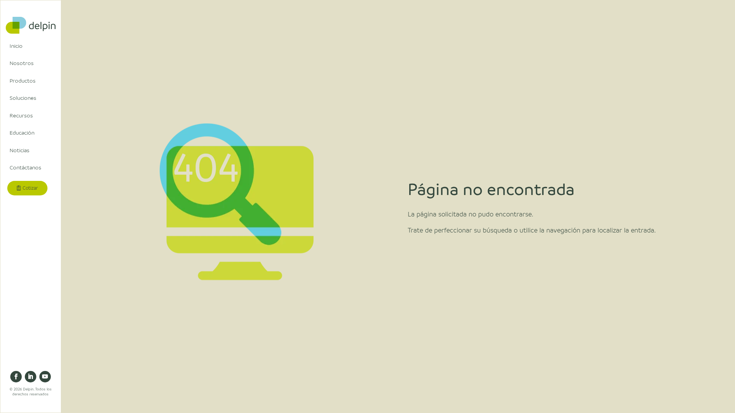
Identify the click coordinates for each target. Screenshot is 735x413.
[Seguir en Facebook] (16, 376)
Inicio (16, 45)
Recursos (21, 115)
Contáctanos (25, 167)
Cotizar (30, 188)
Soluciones (23, 97)
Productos (23, 80)
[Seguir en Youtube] (45, 376)
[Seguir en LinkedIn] (30, 376)
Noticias (19, 150)
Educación (22, 132)
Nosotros (22, 63)
